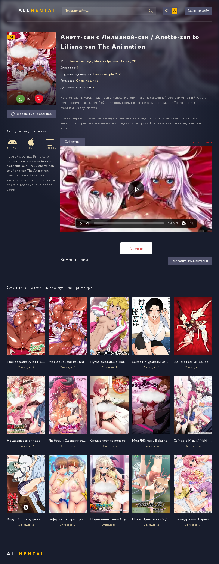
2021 (118, 74)
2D (134, 61)
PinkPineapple (103, 74)
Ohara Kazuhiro (87, 80)
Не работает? (201, 142)
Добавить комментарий (190, 261)
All (36, 10)
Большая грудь (81, 61)
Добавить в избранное (34, 113)
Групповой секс (118, 61)
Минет (99, 61)
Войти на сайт (198, 10)
